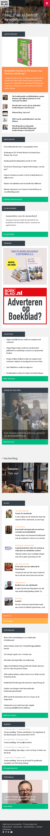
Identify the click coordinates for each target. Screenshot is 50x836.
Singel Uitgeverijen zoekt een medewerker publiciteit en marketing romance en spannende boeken (24, 350)
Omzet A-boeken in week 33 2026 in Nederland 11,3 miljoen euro (23, 176)
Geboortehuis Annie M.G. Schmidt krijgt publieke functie (22, 647)
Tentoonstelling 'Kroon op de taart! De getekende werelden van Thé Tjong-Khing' (23, 762)
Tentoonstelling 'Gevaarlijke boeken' (18, 742)
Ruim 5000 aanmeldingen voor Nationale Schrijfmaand (20, 639)
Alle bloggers (8, 621)
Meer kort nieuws (9, 715)
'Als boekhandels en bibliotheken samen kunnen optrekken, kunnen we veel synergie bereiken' (28, 98)
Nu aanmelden (8, 234)
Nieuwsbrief (7, 827)
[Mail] (11, 832)
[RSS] (8, 832)
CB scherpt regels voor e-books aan (18, 654)
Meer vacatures (9, 379)
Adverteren (7, 829)
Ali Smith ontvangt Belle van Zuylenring (19, 660)
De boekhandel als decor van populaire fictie (21, 147)
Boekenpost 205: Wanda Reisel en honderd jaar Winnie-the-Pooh (22, 154)
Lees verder (7, 806)
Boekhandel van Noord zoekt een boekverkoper (24, 373)
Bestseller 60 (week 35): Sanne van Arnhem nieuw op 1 (23, 72)
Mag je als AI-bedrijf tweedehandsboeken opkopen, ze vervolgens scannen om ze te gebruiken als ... (23, 24)
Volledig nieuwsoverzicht (12, 199)
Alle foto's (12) (8, 442)
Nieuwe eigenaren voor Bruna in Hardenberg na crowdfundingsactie (22, 190)
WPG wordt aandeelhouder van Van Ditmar (26, 120)
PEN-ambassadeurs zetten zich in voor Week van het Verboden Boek (24, 675)
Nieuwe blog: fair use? (21, 112)
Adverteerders (29, 827)
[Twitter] (3, 832)
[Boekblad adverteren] (25, 306)
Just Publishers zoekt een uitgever (19, 367)
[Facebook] (6, 832)
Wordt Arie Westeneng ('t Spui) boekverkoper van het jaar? (24, 168)
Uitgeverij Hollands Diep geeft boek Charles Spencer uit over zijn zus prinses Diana (24, 667)
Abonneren (17, 827)
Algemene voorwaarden (12, 824)
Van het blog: (10, 458)
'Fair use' (13, 473)
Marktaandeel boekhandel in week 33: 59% (20, 161)
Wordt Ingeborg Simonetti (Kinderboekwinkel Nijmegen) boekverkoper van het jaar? (24, 128)
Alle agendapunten (10, 768)
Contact (39, 827)
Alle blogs (7, 616)
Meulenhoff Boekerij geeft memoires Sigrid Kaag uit (24, 683)
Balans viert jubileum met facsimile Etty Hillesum (22, 183)
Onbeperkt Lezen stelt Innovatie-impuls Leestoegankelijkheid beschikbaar (19, 706)
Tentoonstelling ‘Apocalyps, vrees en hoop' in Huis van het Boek (25, 751)
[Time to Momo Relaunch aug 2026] (25, 265)
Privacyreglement (30, 824)
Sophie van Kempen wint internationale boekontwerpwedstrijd (19, 690)
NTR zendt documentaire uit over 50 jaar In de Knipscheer (21, 698)
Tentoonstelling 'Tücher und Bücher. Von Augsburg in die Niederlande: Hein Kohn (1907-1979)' (24, 733)
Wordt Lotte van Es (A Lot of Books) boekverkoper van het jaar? (26, 107)
